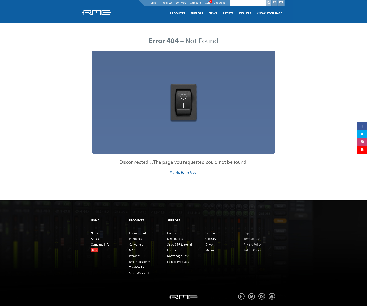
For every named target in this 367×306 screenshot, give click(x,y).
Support (197, 13)
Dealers (245, 13)
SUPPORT (173, 220)
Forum (171, 250)
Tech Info (211, 233)
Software (181, 2)
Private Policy (252, 244)
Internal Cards (138, 233)
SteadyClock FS (139, 273)
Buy (94, 250)
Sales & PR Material (179, 244)
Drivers (154, 2)
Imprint (248, 233)
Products (177, 13)
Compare (195, 2)
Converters (136, 244)
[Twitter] (362, 134)
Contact (172, 233)
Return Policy (252, 250)
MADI (132, 250)
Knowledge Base (269, 13)
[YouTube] (362, 150)
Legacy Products (178, 262)
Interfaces (135, 239)
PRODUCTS (136, 220)
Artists (228, 13)
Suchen (268, 3)
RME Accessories (139, 262)
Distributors (175, 239)
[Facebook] (362, 126)
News (213, 13)
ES (274, 2)
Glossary (210, 239)
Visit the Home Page (183, 172)
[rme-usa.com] (96, 12)
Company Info (100, 244)
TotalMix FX (136, 267)
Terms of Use (252, 239)
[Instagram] (362, 142)
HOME (95, 220)
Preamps (134, 256)
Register (167, 2)
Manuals (211, 250)
